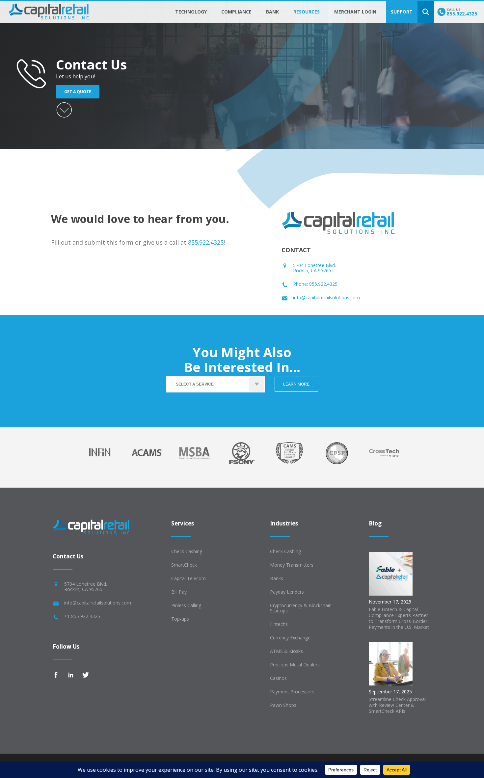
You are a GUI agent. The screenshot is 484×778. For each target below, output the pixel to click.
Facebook (56, 675)
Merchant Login (355, 12)
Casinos (278, 678)
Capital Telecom (188, 578)
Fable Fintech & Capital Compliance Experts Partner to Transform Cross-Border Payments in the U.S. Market (399, 618)
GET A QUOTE (77, 91)
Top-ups (180, 619)
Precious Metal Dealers (295, 664)
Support (402, 12)
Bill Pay (179, 592)
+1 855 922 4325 (82, 616)
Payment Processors (292, 691)
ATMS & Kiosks (286, 651)
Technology (191, 12)
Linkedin (70, 675)
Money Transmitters (291, 565)
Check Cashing (186, 551)
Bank (272, 12)
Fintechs (279, 624)
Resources (306, 12)
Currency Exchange (290, 637)
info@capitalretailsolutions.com (326, 297)
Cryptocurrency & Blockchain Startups (301, 608)
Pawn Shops (283, 705)
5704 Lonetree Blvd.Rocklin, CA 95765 (314, 268)
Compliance (236, 12)
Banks (276, 578)
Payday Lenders (287, 592)
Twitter (85, 675)
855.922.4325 (206, 242)
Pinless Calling (186, 605)
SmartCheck (184, 565)
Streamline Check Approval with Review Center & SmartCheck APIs (397, 705)
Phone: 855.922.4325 (315, 284)
